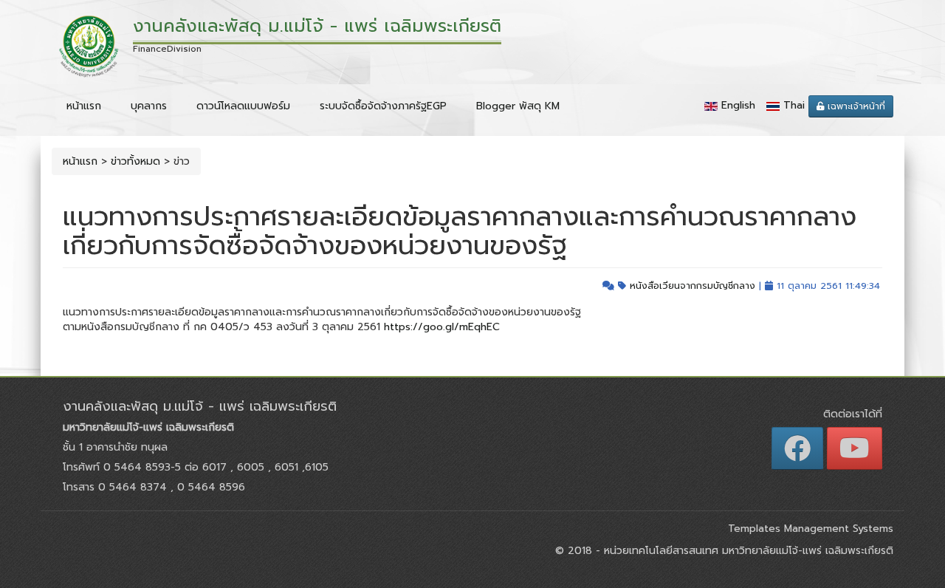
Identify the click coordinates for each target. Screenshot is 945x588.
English (738, 105)
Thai (794, 105)
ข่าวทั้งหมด (135, 161)
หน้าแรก (83, 106)
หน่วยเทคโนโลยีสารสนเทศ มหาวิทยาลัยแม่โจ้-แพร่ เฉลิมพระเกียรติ (746, 550)
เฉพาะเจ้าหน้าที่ (855, 106)
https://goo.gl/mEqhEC (442, 327)
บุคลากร (149, 106)
